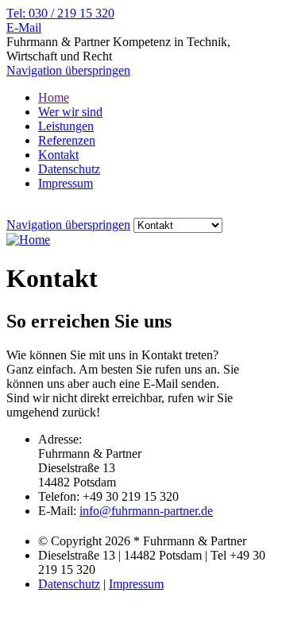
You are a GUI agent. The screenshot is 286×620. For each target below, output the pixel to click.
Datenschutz (69, 169)
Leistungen (66, 126)
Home (53, 97)
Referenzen (66, 140)
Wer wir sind (70, 111)
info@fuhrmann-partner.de (146, 510)
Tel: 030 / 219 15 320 (60, 13)
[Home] (28, 239)
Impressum (65, 183)
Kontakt (58, 154)
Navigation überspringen (68, 70)
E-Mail (23, 27)
